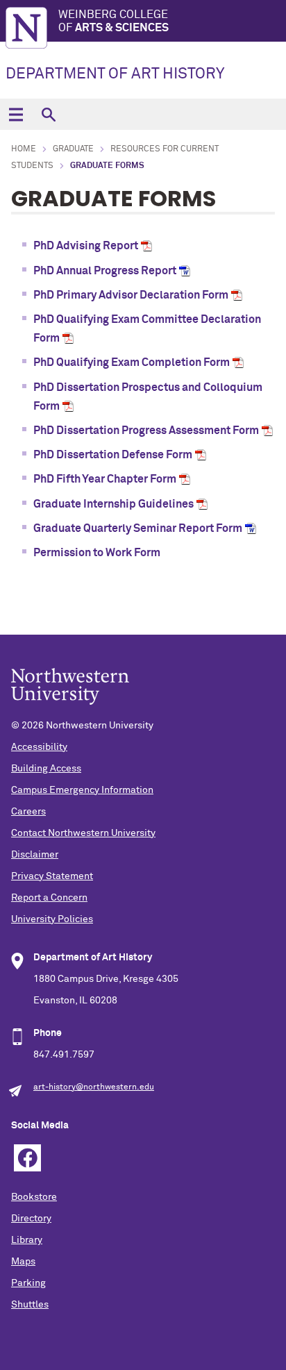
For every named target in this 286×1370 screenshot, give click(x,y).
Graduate (73, 149)
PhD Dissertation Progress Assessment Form (146, 430)
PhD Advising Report (85, 245)
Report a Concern (49, 898)
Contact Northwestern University (83, 833)
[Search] (48, 114)
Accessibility (39, 747)
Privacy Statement (52, 876)
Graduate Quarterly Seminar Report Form (137, 528)
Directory (31, 1218)
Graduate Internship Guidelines (113, 504)
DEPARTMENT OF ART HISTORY (115, 74)
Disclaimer (34, 855)
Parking (28, 1283)
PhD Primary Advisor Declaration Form (130, 295)
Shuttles (30, 1305)
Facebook (27, 1157)
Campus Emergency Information (82, 790)
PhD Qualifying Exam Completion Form (131, 362)
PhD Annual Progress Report (104, 270)
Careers (28, 812)
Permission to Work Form (97, 552)
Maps (23, 1262)
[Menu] (15, 114)
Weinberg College (113, 21)
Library (26, 1240)
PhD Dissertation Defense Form (112, 454)
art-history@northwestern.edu (93, 1087)
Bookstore (34, 1197)
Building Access (46, 769)
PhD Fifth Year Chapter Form (104, 479)
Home (23, 149)
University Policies (52, 919)
